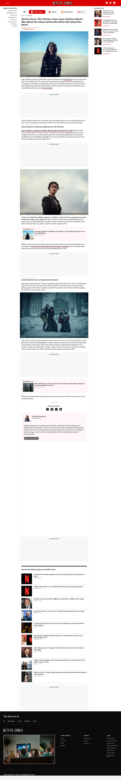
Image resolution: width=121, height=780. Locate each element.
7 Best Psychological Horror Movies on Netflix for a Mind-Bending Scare (110, 49)
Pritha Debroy (106, 16)
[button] (87, 76)
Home (8, 3)
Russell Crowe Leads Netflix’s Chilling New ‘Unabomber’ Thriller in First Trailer (59, 554)
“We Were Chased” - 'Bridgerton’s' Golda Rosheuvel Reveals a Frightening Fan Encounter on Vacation (110, 12)
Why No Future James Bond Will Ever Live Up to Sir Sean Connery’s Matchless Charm (111, 31)
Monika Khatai (106, 53)
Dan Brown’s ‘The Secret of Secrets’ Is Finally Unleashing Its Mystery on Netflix (59, 567)
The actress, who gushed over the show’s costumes (50, 246)
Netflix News (29, 15)
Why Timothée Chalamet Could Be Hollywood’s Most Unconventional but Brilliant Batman (110, 40)
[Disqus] (54, 468)
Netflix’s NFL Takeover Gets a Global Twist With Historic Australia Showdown (58, 542)
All (25, 12)
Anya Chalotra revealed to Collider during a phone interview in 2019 (46, 130)
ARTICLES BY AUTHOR (31, 438)
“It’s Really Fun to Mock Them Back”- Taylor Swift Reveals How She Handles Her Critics (110, 21)
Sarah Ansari (106, 25)
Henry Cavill (47, 88)
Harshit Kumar (107, 35)
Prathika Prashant (28, 29)
